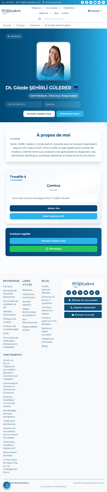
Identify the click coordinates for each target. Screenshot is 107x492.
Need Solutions (22, 483)
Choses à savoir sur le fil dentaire (49, 321)
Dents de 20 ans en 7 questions (48, 300)
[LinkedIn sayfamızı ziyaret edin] (91, 292)
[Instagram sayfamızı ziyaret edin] (68, 292)
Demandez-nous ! (70, 114)
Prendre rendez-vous (39, 114)
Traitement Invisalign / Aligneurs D (9, 445)
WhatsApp (55, 249)
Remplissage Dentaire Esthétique (9, 413)
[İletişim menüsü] (6, 485)
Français (20, 25)
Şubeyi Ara (54, 208)
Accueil (7, 25)
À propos (7, 286)
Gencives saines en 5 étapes (47, 310)
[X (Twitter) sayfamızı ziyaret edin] (80, 292)
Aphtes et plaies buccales (47, 331)
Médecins (16, 36)
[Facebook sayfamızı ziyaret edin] (74, 292)
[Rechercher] (39, 18)
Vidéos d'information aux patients (29, 312)
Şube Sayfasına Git (53, 216)
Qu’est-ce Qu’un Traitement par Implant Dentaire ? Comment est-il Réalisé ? (10, 369)
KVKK (6, 333)
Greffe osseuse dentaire (46, 289)
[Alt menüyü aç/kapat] (43, 8)
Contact (65, 13)
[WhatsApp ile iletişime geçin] (97, 292)
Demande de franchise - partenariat (10, 293)
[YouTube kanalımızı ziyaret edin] (86, 292)
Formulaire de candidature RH (10, 304)
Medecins (35, 25)
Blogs (45, 346)
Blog (56, 13)
